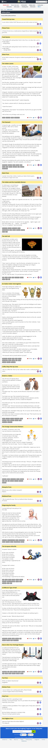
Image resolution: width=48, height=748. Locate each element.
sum (18, 166)
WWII (13, 358)
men (6, 279)
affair (21, 165)
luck (16, 360)
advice (3, 542)
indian (6, 673)
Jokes (2, 9)
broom (18, 479)
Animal (24, 5)
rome (11, 230)
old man (12, 418)
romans (16, 420)
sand (3, 480)
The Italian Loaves (7, 63)
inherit (22, 673)
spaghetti (15, 166)
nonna (11, 542)
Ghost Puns (5, 54)
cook (20, 581)
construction (13, 479)
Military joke (4, 358)
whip (11, 640)
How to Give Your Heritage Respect (13, 645)
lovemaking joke (5, 230)
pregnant (10, 165)
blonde (14, 230)
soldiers (9, 358)
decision (13, 673)
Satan (3, 279)
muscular (16, 480)
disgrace (22, 542)
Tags (5, 9)
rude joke (7, 418)
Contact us (4, 739)
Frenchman (17, 277)
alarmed (10, 166)
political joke (4, 165)
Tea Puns (5, 678)
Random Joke (6, 5)
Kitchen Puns (6, 687)
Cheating (25, 6)
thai (6, 480)
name (19, 671)
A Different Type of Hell (9, 588)
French (17, 581)
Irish (3, 673)
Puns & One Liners (15, 5)
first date (7, 542)
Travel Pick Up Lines (8, 19)
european (4, 583)
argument (4, 420)
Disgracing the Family (8, 505)
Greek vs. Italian (7, 376)
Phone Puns (5, 28)
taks (6, 231)
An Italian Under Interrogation (11, 284)
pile (8, 480)
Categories (36, 739)
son (8, 671)
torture (19, 358)
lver (11, 583)
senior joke (8, 117)
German (21, 579)
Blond (32, 6)
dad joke (22, 479)
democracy (4, 422)
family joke (4, 540)
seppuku (8, 362)
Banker (17, 579)
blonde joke (4, 228)
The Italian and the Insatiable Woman (14, 182)
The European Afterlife (9, 546)
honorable (13, 362)
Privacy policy (29, 739)
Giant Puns (5, 173)
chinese (23, 671)
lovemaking (14, 228)
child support (4, 168)
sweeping (4, 482)
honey (3, 166)
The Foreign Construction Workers (12, 426)
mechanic (4, 581)
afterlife (13, 579)
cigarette (9, 228)
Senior (16, 6)
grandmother (21, 540)
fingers (13, 360)
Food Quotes (6, 37)
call (9, 279)
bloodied (4, 362)
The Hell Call (6, 236)
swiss (8, 583)
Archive (43, 739)
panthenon (10, 422)
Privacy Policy (30, 737)
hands (19, 360)
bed (20, 638)
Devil (13, 277)
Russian (21, 277)
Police (9, 6)
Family (40, 5)
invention (12, 420)
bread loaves (17, 117)
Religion (32, 5)
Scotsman (4, 479)
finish (3, 231)
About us (16, 739)
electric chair (16, 640)
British (9, 579)
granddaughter (17, 542)
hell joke (17, 638)
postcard (22, 166)
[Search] (46, 2)
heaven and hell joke (11, 581)
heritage (17, 673)
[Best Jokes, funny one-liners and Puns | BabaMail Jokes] (21, 1)
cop (3, 579)
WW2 (16, 358)
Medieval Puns (6, 496)
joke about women (11, 540)
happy (10, 673)
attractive (18, 230)
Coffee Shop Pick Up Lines (10, 366)
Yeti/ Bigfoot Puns (7, 718)
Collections (24, 741)
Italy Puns (5, 696)
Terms (21, 739)
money (17, 165)
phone (6, 277)
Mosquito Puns (6, 487)
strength (22, 230)
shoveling (21, 480)
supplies (12, 480)
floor (7, 166)
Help (11, 739)
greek (8, 420)
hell (3, 277)
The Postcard (6, 122)
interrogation (4, 360)
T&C (26, 737)
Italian (12, 117)
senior (3, 117)
